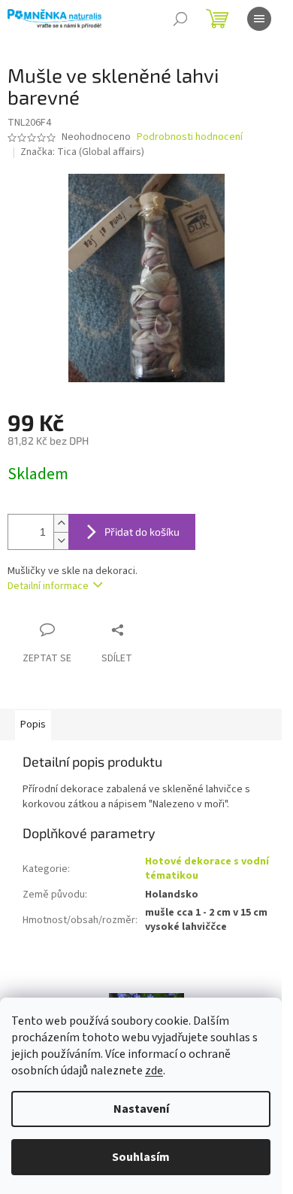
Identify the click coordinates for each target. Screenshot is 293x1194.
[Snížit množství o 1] (60, 540)
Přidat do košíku (142, 531)
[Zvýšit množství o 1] (60, 523)
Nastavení (141, 1109)
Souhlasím (141, 1157)
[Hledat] (180, 19)
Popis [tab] (33, 724)
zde (154, 1070)
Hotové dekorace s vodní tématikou (207, 868)
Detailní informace (48, 586)
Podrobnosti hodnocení (190, 137)
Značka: (82, 152)
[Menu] (259, 19)
